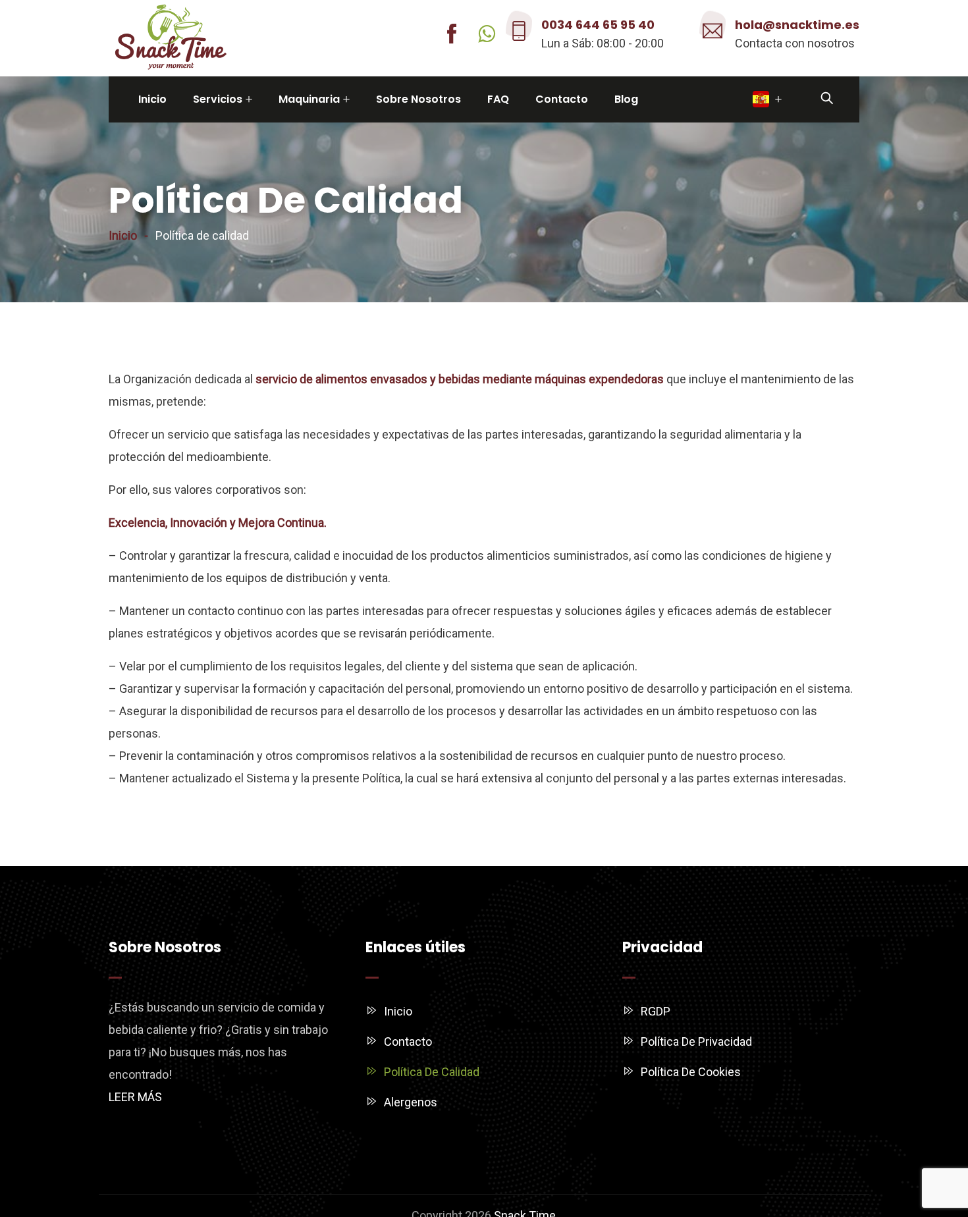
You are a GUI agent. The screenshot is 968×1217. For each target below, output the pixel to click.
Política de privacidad (696, 1041)
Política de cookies (691, 1072)
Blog (626, 99)
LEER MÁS (135, 1097)
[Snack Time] (171, 38)
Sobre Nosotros (418, 99)
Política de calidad (431, 1072)
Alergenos (410, 1102)
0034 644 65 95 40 (598, 24)
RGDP (655, 1011)
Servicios (217, 99)
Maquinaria (309, 99)
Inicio (152, 99)
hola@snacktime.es (797, 24)
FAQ (498, 99)
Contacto (561, 99)
